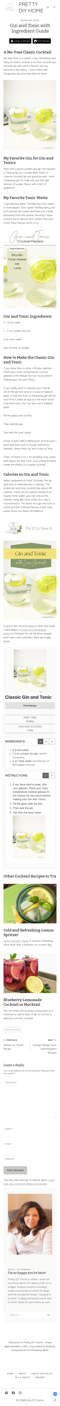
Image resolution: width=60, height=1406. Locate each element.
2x (46, 741)
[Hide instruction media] (52, 775)
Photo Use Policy (42, 1374)
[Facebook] (13, 1393)
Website (9, 1158)
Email (8, 1143)
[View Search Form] (54, 7)
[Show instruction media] (46, 775)
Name (9, 1128)
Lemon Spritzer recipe (15, 940)
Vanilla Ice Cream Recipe (13, 1044)
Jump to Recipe (21, 41)
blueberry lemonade (36, 1010)
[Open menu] (47, 7)
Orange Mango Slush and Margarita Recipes (45, 1046)
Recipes (40, 1377)
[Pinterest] (6, 1393)
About (22, 1374)
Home (10, 1374)
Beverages (26, 20)
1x (40, 741)
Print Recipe (43, 41)
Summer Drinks (12, 1029)
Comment (11, 1082)
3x (52, 741)
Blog (36, 20)
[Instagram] (20, 1393)
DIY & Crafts (22, 1377)
